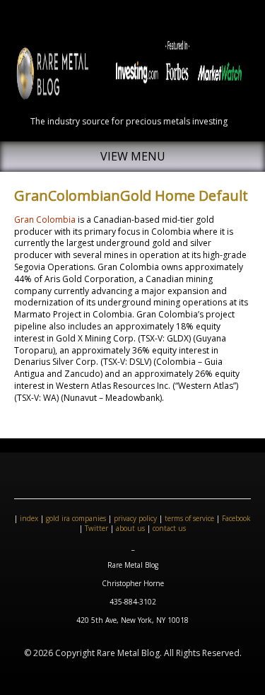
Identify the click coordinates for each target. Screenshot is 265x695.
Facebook (236, 518)
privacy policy (135, 518)
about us (130, 528)
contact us (169, 528)
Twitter (96, 528)
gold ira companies (76, 518)
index (29, 518)
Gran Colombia (45, 220)
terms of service (189, 518)
